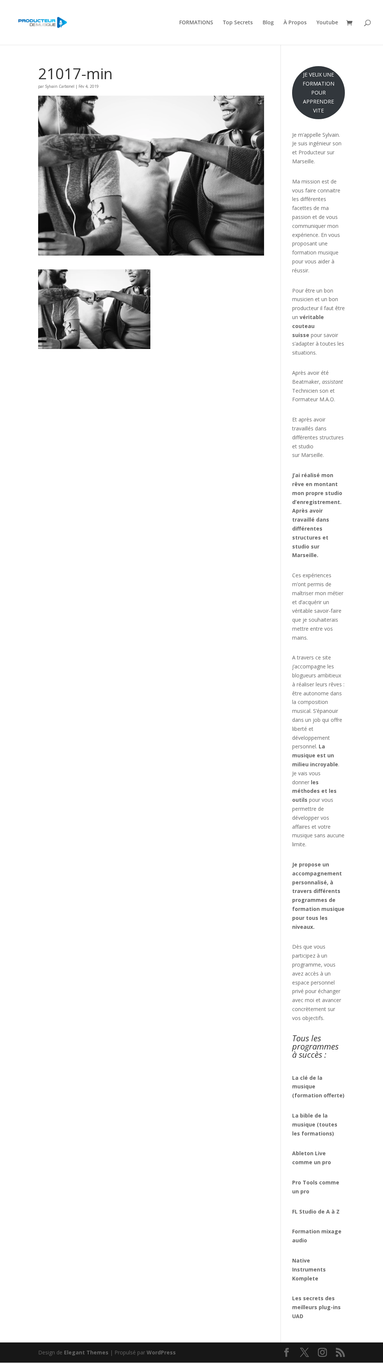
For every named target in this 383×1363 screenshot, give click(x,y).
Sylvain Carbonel (59, 86)
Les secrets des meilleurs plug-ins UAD (316, 1307)
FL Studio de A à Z (316, 1211)
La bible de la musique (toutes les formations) (314, 1124)
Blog (268, 23)
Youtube (327, 23)
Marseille (312, 454)
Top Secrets (238, 23)
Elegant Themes (86, 1352)
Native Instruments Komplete (309, 1269)
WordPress (161, 1352)
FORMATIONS (196, 23)
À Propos (295, 23)
